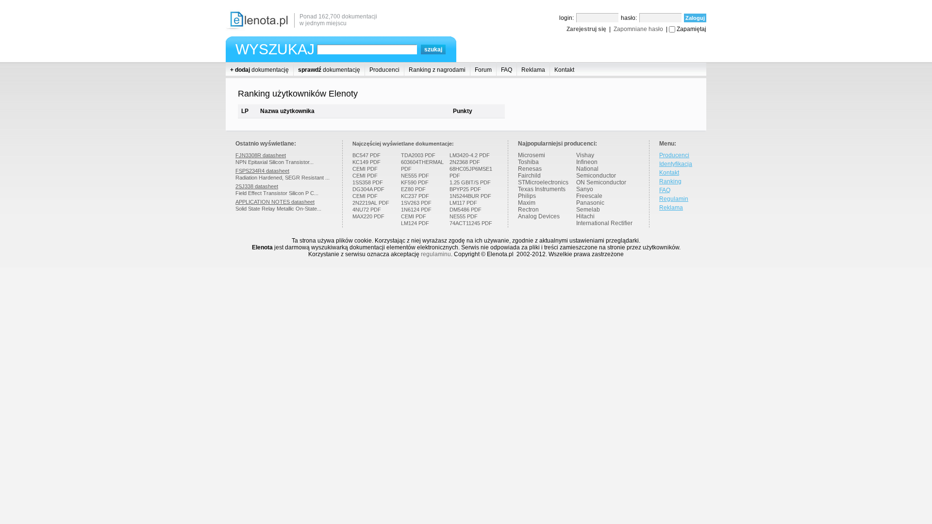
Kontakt (564, 69)
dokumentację (259, 69)
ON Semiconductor (601, 182)
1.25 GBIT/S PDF (470, 182)
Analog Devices (539, 216)
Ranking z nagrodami (437, 69)
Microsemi (531, 155)
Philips (527, 196)
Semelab (588, 209)
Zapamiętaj (691, 29)
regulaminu (436, 254)
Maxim (526, 202)
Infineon (587, 162)
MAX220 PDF (368, 216)
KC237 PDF (415, 196)
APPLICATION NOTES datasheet (275, 202)
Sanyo (584, 189)
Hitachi (585, 216)
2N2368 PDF (464, 162)
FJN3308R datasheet (260, 155)
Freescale (589, 196)
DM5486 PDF (465, 210)
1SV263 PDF (416, 203)
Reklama (533, 69)
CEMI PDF (365, 169)
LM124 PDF (415, 223)
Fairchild (529, 175)
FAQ (506, 69)
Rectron (528, 209)
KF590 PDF (415, 182)
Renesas (530, 168)
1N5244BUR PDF (470, 196)
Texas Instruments (542, 189)
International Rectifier (604, 223)
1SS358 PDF (367, 182)
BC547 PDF (366, 155)
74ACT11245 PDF (470, 223)
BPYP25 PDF (465, 189)
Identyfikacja (675, 164)
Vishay (585, 155)
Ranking (670, 181)
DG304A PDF (368, 189)
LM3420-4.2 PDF (469, 155)
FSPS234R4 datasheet (262, 171)
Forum (483, 69)
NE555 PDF (415, 176)
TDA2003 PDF (418, 155)
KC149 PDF (366, 162)
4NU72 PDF (366, 210)
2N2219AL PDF (370, 203)
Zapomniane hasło (638, 29)
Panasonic (590, 202)
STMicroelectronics (543, 182)
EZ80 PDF (413, 189)
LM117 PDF (463, 203)
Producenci (384, 69)
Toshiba (528, 162)
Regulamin (673, 199)
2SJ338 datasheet (256, 186)
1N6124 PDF (416, 210)
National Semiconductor (596, 172)
